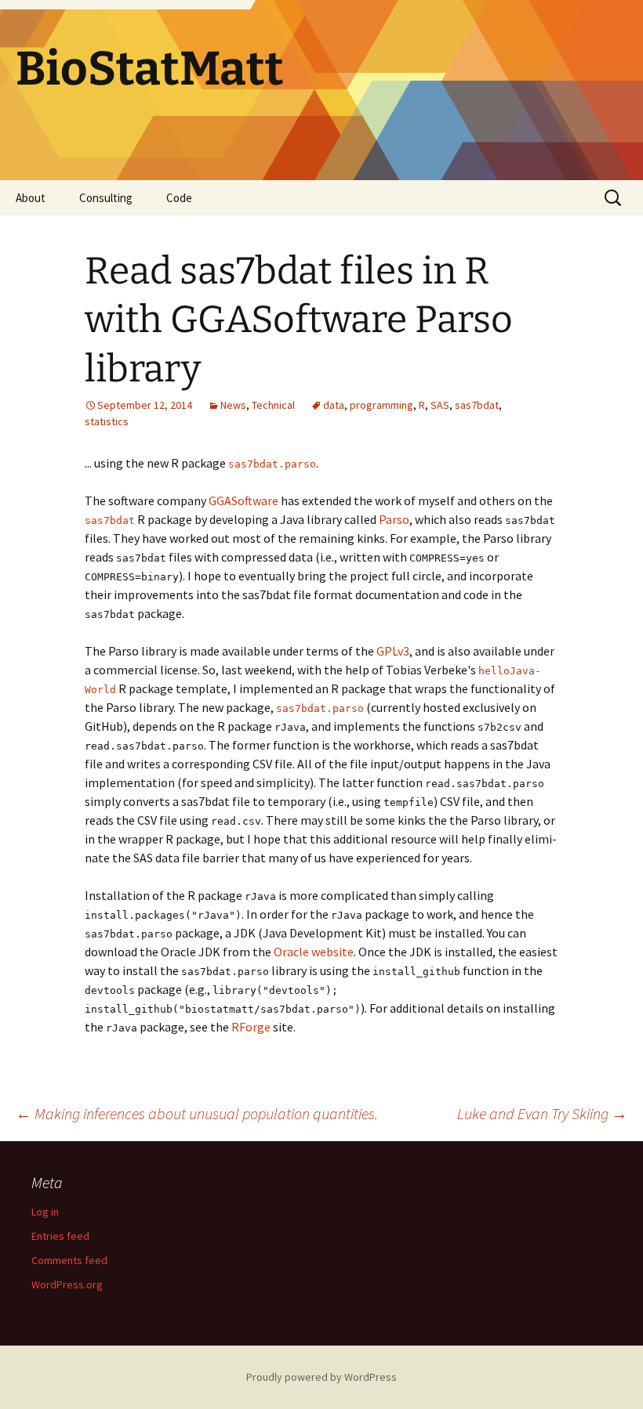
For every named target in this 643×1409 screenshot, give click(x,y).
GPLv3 (392, 651)
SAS (439, 405)
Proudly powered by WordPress (321, 1377)
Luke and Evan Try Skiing (542, 1113)
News (233, 405)
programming (381, 405)
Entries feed (60, 1236)
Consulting (106, 197)
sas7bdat (477, 405)
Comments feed (69, 1260)
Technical (273, 405)
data (333, 405)
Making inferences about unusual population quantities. (197, 1113)
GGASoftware (243, 500)
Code (179, 197)
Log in (45, 1212)
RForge (251, 1027)
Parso (394, 519)
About (30, 197)
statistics (107, 421)
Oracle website (314, 951)
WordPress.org (67, 1284)
